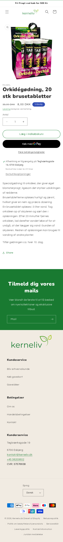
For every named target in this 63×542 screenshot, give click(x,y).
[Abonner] (52, 319)
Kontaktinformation (42, 529)
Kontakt (11, 422)
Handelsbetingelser (18, 414)
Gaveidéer (13, 384)
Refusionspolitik (50, 518)
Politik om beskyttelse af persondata (25, 524)
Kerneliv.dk (17, 518)
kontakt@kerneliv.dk (19, 454)
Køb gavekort (15, 377)
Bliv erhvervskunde (18, 369)
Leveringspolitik (22, 529)
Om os (11, 406)
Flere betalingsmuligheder (31, 152)
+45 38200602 (15, 459)
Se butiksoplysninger (18, 174)
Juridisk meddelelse (33, 534)
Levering (6, 109)
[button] (7, 12)
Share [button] (9, 253)
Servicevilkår (52, 524)
